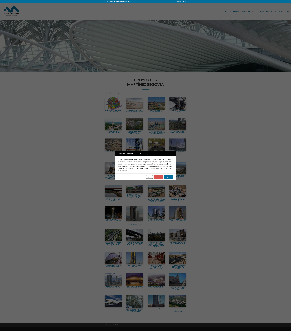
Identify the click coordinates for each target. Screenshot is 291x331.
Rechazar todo (158, 177)
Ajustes (149, 177)
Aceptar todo (169, 177)
